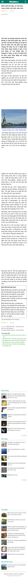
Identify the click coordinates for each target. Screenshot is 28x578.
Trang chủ (6, 574)
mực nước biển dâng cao (7, 328)
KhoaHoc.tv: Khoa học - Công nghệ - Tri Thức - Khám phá (14, 1)
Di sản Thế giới (20, 330)
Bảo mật (11, 574)
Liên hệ (16, 574)
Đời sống (5, 14)
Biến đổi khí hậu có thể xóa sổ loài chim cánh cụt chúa (14, 336)
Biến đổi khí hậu (11, 326)
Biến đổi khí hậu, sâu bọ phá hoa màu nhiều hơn (14, 340)
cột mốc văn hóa (20, 326)
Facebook (21, 574)
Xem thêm (24, 435)
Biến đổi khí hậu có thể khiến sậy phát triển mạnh (14, 338)
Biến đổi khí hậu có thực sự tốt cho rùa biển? (13, 342)
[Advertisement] (14, 26)
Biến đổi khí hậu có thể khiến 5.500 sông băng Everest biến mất (14, 344)
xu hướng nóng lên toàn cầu (8, 330)
